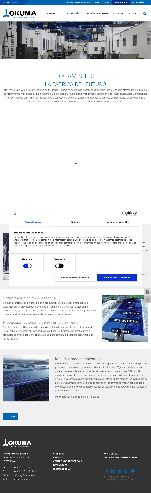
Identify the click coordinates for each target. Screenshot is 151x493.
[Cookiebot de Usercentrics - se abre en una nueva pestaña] (124, 213)
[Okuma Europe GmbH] (20, 13)
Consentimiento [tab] (33, 222)
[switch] (57, 265)
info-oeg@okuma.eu (24, 475)
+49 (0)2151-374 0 (23, 467)
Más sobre (60, 396)
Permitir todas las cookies (117, 277)
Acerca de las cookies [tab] (118, 222)
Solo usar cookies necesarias (75, 277)
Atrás (12, 416)
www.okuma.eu (22, 479)
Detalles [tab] (75, 222)
